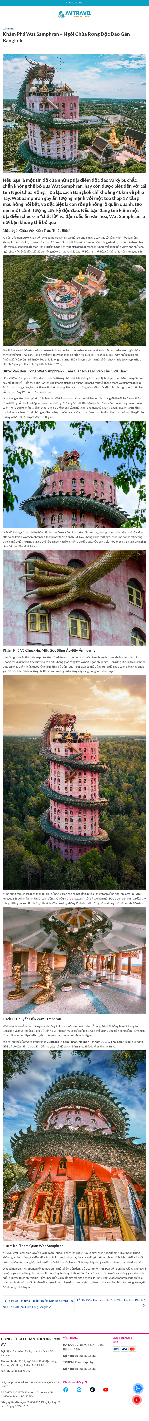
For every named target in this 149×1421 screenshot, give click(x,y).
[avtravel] (74, 14)
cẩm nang (9, 28)
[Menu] (5, 14)
